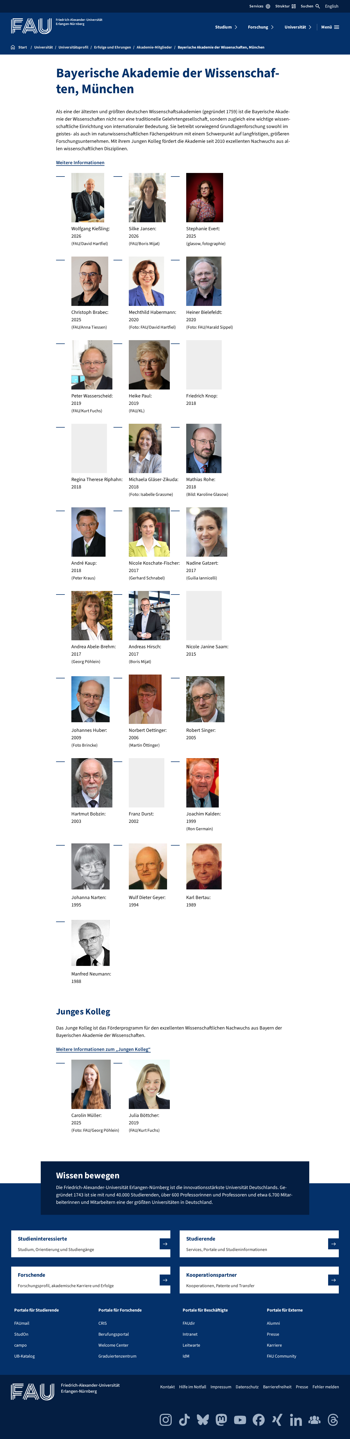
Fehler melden (326, 1387)
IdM (186, 1356)
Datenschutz (247, 1387)
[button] (91, 1244)
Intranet (190, 1334)
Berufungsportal (113, 1334)
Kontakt (167, 1387)
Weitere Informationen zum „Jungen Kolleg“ (103, 1049)
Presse (273, 1334)
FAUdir (189, 1323)
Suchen (307, 6)
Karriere (274, 1345)
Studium (223, 27)
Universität (295, 27)
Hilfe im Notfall (192, 1387)
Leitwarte (191, 1345)
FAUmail (21, 1323)
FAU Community (281, 1356)
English (332, 6)
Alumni (273, 1323)
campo (20, 1345)
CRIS (102, 1323)
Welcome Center (113, 1345)
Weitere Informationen (80, 162)
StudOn (21, 1334)
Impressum (221, 1387)
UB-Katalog (24, 1356)
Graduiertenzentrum (117, 1356)
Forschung (258, 27)
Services (256, 6)
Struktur (282, 6)
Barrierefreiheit (277, 1387)
